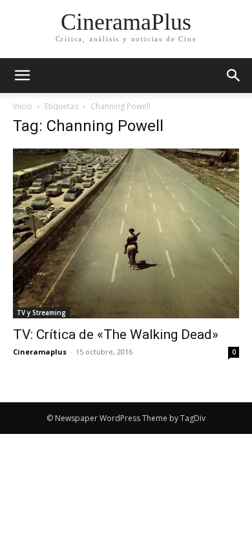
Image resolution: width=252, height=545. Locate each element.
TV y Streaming (41, 312)
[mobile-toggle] (22, 75)
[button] (234, 75)
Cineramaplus (40, 351)
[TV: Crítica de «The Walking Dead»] (126, 233)
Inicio (22, 106)
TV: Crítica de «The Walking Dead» (115, 334)
